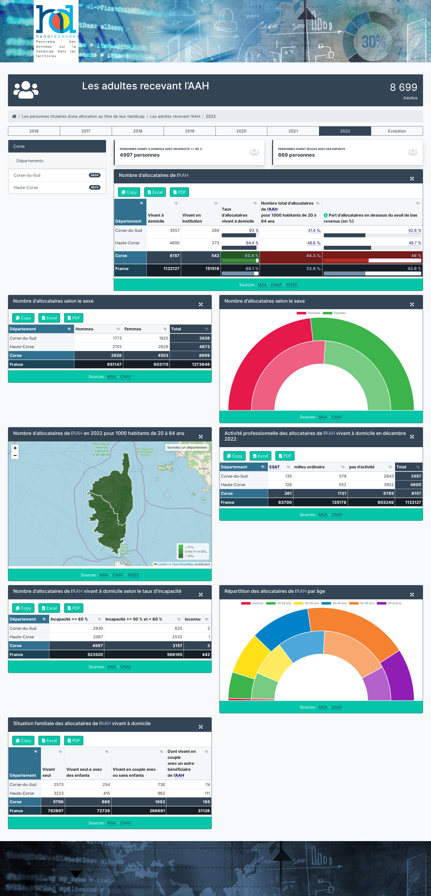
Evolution (397, 130)
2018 (137, 130)
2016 (34, 130)
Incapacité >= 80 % (69, 619)
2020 (241, 130)
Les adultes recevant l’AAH (175, 116)
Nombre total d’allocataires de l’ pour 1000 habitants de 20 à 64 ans (288, 212)
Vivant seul (48, 772)
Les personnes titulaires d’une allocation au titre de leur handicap (83, 116)
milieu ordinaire (309, 466)
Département (128, 221)
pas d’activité (362, 466)
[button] (15, 448)
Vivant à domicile (156, 218)
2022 (345, 130)
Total (176, 328)
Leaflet (162, 564)
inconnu (193, 619)
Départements (29, 160)
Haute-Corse (56, 187)
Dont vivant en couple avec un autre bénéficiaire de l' (182, 763)
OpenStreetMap (183, 564)
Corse (19, 146)
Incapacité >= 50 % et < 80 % (134, 619)
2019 (189, 130)
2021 (293, 130)
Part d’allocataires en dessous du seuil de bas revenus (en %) (370, 218)
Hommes (84, 328)
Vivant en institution (192, 218)
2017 (85, 130)
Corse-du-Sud (56, 175)
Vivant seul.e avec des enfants (84, 772)
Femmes (132, 328)
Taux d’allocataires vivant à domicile (238, 215)
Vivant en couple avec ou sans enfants (134, 772)
